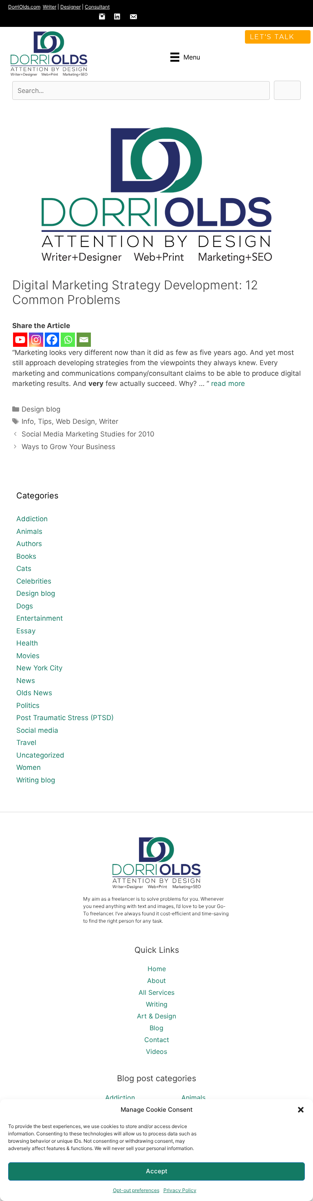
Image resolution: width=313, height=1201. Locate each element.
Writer (49, 7)
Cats (23, 568)
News (25, 681)
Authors (29, 544)
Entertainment (39, 618)
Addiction (32, 519)
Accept (157, 1171)
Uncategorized (40, 755)
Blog (156, 1028)
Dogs (24, 606)
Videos (156, 1051)
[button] (301, 1110)
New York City (39, 668)
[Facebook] (52, 340)
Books (26, 556)
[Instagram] (36, 340)
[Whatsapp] (68, 340)
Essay (25, 631)
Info (28, 421)
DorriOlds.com (24, 7)
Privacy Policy (179, 1190)
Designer (70, 7)
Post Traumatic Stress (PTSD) (65, 718)
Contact (156, 1040)
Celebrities (33, 581)
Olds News (34, 693)
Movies (28, 656)
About (156, 980)
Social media (37, 730)
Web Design (75, 421)
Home (157, 969)
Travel (26, 742)
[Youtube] (20, 340)
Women (28, 767)
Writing (157, 1004)
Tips (45, 421)
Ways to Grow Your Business (68, 447)
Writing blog (35, 780)
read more (228, 383)
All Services (156, 992)
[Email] (84, 340)
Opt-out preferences (136, 1190)
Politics (28, 705)
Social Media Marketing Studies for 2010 (88, 434)
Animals (29, 531)
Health (27, 643)
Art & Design (156, 1016)
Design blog (41, 409)
